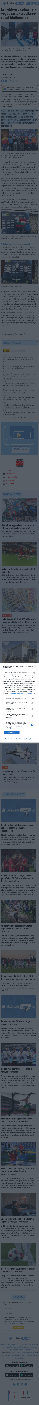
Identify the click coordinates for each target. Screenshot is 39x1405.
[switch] (32, 703)
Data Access (19, 739)
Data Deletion (9, 739)
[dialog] (19, 702)
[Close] (35, 666)
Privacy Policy (30, 739)
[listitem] (19, 699)
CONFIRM (11, 732)
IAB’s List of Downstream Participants (21, 693)
